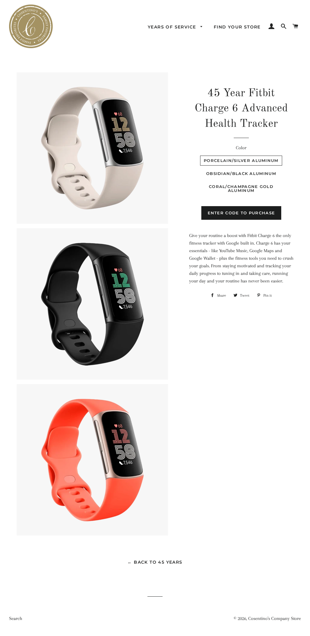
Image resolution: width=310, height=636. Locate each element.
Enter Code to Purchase (241, 212)
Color (241, 147)
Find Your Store (237, 27)
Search (15, 618)
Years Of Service (173, 27)
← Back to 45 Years (154, 562)
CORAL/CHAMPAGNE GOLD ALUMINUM (241, 188)
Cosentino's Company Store (274, 618)
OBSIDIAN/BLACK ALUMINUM (241, 173)
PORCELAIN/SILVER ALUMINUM (241, 160)
